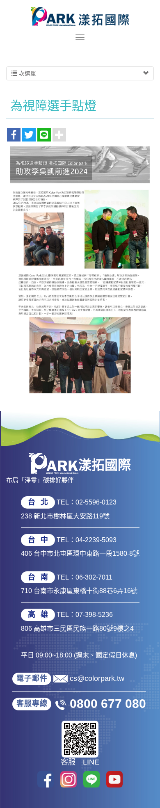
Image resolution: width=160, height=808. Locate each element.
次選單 (26, 73)
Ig (68, 779)
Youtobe (114, 779)
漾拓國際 (80, 16)
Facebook (45, 779)
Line (91, 779)
